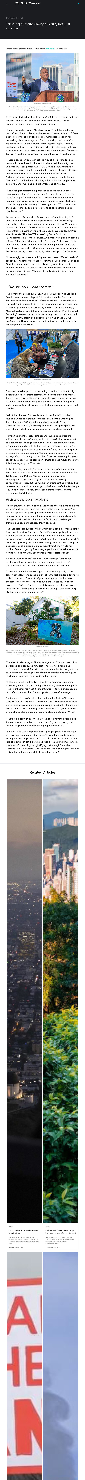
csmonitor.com (49, 48)
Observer (10, 18)
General (19, 18)
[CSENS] (28, 3)
